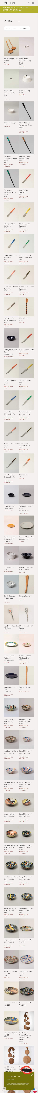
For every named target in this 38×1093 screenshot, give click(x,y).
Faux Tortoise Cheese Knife (9, 476)
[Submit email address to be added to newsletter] (30, 1079)
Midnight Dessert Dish (26, 507)
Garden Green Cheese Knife (25, 413)
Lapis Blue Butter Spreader (11, 256)
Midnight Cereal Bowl (10, 351)
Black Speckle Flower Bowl (9, 597)
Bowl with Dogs (10, 123)
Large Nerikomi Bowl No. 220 (10, 815)
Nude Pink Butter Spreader (11, 288)
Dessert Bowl (9, 506)
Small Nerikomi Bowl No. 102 (25, 720)
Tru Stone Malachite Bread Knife (10, 192)
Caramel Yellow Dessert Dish (10, 538)
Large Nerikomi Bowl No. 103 (25, 783)
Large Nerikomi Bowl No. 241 (10, 941)
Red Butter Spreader (23, 191)
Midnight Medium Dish (11, 688)
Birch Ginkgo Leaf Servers (11, 60)
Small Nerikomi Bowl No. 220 (25, 815)
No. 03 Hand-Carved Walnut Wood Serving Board (10, 1070)
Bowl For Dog (24, 91)
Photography (24, 28)
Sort (14, 28)
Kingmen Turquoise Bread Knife (10, 158)
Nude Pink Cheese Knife (11, 444)
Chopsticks (23, 475)
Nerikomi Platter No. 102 (10, 972)
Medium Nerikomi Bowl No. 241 (26, 909)
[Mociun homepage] (9, 3)
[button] (29, 3)
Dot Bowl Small (10, 567)
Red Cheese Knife (26, 350)
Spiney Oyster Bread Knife (24, 157)
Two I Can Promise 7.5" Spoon (11, 627)
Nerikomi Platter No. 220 (10, 1004)
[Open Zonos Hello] (34, 1089)
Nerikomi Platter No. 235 (25, 1004)
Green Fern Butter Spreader (26, 288)
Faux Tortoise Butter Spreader (10, 319)
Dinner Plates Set (26, 537)
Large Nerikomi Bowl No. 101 (10, 720)
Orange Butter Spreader (9, 225)
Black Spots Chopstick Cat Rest (9, 93)
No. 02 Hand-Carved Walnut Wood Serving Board (25, 1036)
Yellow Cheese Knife (25, 381)
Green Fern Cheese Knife (24, 444)
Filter (8, 28)
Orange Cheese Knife (10, 381)
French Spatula (25, 596)
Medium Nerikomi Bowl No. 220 (11, 846)
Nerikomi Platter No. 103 (25, 972)
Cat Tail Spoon (25, 318)
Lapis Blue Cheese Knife (9, 413)
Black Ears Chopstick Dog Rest (25, 61)
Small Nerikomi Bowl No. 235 (25, 846)
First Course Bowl (26, 567)
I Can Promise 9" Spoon (26, 627)
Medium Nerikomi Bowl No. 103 (11, 783)
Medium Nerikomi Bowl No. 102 (11, 752)
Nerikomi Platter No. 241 (10, 1034)
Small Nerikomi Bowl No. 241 (10, 909)
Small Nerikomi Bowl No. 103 (25, 752)
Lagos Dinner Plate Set (9, 657)
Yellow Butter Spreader (24, 225)
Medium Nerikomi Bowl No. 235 (11, 878)
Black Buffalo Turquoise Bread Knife (25, 125)
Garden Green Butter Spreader (25, 256)
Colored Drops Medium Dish (25, 657)
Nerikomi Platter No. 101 (25, 941)
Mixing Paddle (25, 687)
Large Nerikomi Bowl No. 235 (25, 878)
